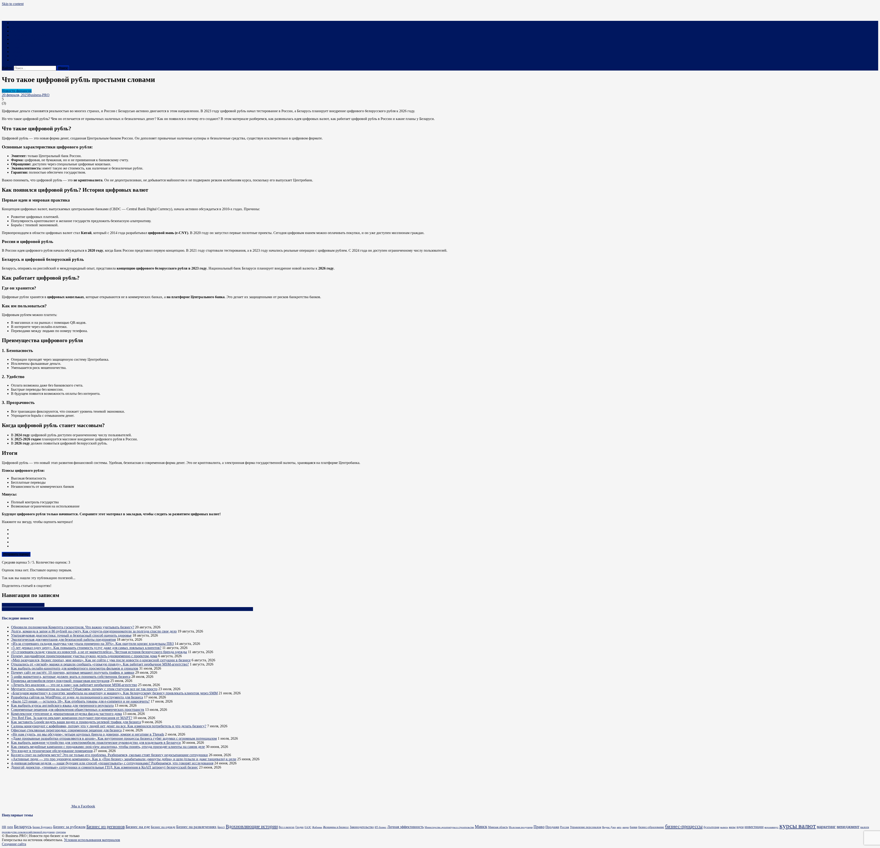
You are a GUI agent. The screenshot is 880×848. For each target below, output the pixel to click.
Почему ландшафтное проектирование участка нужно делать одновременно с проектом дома (84, 656)
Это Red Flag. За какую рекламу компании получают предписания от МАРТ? (71, 718)
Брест (221, 827)
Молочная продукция (521, 827)
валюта (724, 827)
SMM (10, 827)
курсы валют (797, 825)
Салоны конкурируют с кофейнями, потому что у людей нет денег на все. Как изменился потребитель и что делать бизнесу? (108, 726)
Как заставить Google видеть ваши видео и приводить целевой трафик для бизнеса (76, 722)
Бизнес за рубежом (69, 827)
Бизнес (16, 23)
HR (4, 827)
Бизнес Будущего (42, 827)
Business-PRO (39, 95)
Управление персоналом (585, 827)
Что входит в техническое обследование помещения (52, 751)
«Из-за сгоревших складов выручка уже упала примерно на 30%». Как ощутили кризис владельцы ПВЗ (92, 644)
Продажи (552, 827)
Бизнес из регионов (105, 826)
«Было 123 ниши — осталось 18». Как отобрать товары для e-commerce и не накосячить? (80, 701)
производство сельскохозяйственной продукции (28, 832)
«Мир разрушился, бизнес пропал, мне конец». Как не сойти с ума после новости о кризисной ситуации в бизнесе (101, 660)
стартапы (61, 832)
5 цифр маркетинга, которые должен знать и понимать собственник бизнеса (70, 677)
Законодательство (362, 827)
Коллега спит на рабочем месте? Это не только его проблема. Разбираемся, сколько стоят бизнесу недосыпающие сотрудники (109, 755)
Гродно (299, 827)
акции (625, 827)
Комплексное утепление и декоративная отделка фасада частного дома (66, 714)
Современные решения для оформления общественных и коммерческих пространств (77, 710)
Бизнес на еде (138, 826)
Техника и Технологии (29, 35)
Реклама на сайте (24, 60)
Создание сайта (14, 844)
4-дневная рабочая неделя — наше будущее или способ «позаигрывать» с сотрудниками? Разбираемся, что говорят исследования (112, 763)
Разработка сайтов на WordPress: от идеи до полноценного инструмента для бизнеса (77, 697)
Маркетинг (19, 27)
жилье (732, 827)
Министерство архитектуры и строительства (449, 827)
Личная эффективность (405, 827)
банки (633, 827)
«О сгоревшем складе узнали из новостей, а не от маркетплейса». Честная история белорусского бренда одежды (99, 652)
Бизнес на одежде (163, 827)
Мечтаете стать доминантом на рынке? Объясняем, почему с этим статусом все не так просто (84, 689)
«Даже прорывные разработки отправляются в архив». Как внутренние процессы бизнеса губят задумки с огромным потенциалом (114, 738)
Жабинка (317, 827)
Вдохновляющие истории (252, 826)
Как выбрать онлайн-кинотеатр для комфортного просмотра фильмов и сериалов (74, 668)
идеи (740, 827)
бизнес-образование (651, 827)
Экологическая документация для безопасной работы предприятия (63, 639)
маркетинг (826, 826)
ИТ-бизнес (380, 827)
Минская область (498, 827)
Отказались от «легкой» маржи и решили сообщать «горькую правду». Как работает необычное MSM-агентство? (100, 664)
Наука (15, 52)
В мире (16, 56)
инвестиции (754, 827)
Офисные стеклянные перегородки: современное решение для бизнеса (66, 730)
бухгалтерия (711, 827)
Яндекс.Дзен (609, 827)
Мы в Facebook (83, 806)
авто (619, 827)
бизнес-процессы (684, 826)
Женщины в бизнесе (336, 827)
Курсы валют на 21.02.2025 (23, 605)
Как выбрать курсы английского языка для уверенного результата (62, 705)
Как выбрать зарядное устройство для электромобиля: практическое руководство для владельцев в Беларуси (96, 742)
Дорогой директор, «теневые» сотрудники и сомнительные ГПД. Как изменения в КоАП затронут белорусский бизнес (104, 767)
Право (16, 47)
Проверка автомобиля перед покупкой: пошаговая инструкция (60, 681)
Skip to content (13, 4)
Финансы (18, 31)
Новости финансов (17, 91)
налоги (864, 827)
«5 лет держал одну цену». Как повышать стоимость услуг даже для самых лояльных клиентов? (86, 648)
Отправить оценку (16, 554)
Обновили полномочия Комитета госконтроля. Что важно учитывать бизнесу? (72, 627)
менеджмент (848, 826)
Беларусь (23, 826)
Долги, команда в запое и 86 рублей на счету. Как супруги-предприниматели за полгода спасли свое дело (94, 631)
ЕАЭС (308, 827)
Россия (564, 827)
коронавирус (771, 827)
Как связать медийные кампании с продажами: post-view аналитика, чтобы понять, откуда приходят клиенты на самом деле (108, 747)
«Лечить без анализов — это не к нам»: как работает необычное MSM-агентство (74, 685)
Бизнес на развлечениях (196, 827)
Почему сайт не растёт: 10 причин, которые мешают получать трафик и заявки (72, 672)
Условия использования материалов (92, 840)
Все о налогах (286, 827)
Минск (481, 826)
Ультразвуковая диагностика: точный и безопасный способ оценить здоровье (71, 635)
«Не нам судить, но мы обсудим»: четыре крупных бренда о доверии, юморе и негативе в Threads (87, 734)
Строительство (22, 43)
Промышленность (25, 39)
